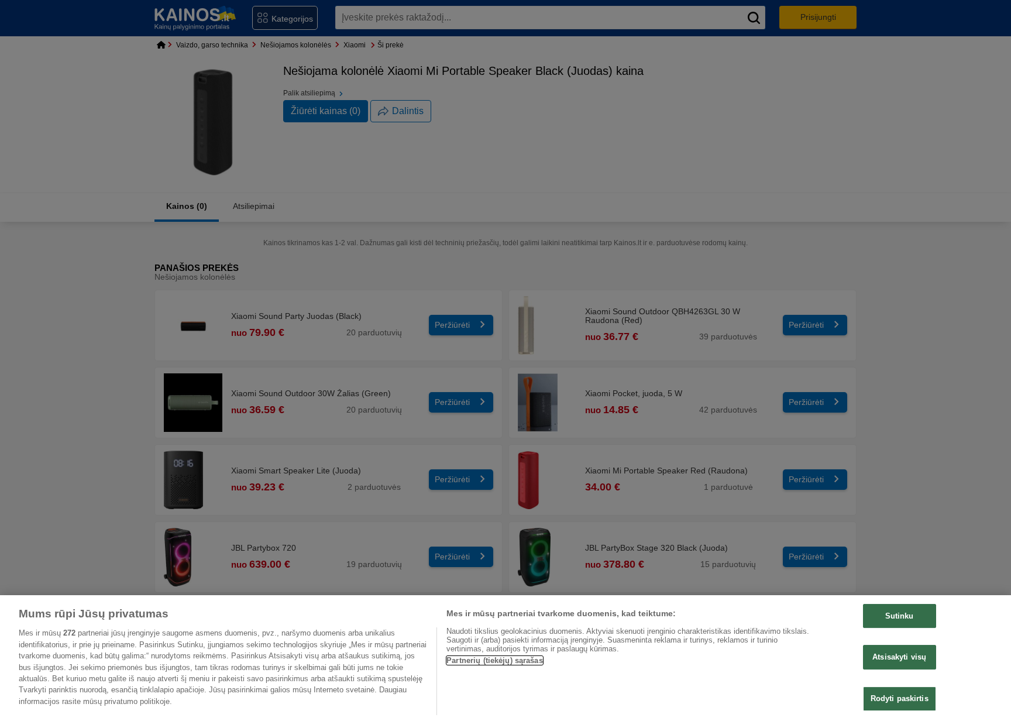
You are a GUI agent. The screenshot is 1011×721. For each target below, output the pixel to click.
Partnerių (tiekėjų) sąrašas (494, 660)
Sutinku (899, 616)
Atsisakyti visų (899, 657)
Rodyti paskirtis (900, 698)
